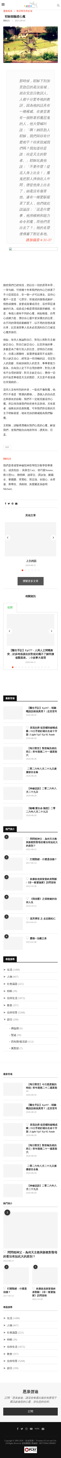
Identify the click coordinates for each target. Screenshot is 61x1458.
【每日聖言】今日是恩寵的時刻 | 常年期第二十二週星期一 (41, 1088)
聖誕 (13, 1035)
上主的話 (30, 560)
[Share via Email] (16, 503)
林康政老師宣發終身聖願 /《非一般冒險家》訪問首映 (41, 881)
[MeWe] (37, 1429)
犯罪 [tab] (10, 607)
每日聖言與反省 (24, 11)
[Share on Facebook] (5, 503)
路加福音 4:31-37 (39, 240)
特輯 (9, 991)
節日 (9, 1019)
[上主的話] (30, 539)
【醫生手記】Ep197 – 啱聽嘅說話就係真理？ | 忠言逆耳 (41, 710)
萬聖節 (15, 1048)
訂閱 (30, 1411)
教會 (9, 1005)
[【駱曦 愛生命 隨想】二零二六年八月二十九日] (13, 813)
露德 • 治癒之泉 (38, 938)
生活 (9, 969)
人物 (9, 976)
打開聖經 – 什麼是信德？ (43, 859)
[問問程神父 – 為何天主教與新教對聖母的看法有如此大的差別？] (13, 843)
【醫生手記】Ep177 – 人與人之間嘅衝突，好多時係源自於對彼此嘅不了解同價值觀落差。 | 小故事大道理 (30, 654)
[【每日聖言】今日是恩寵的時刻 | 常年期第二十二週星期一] (13, 1089)
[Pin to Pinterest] (13, 503)
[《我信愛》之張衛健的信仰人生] (13, 903)
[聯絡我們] (43, 1428)
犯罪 (7, 447)
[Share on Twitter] (9, 503)
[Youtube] (31, 1428)
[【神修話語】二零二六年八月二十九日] (13, 793)
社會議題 (12, 984)
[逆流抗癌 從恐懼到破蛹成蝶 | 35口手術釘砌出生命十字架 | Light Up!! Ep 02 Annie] (13, 732)
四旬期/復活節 (19, 1041)
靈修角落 (7, 11)
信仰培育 (12, 1012)
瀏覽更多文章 (30, 581)
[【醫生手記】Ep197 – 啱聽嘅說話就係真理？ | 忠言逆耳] (13, 712)
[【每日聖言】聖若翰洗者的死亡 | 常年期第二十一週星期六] (13, 753)
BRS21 (6, 21)
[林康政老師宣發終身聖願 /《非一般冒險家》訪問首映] (13, 883)
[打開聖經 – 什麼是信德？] (13, 864)
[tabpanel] (30, 641)
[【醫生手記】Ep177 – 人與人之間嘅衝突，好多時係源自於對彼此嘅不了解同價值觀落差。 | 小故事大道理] (30, 630)
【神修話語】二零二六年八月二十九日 (41, 790)
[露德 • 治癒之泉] (13, 943)
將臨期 (15, 1028)
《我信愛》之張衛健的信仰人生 (41, 901)
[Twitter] (22, 1428)
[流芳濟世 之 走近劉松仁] (13, 923)
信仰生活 (12, 998)
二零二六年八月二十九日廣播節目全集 (41, 770)
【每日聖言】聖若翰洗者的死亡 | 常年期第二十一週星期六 (41, 751)
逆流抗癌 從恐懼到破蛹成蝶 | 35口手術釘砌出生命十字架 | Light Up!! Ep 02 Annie (41, 731)
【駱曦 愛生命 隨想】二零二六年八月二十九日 (40, 810)
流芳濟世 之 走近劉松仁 (42, 918)
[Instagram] (26, 1428)
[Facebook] (17, 1428)
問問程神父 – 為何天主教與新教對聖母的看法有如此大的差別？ (42, 842)
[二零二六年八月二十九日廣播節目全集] (13, 773)
